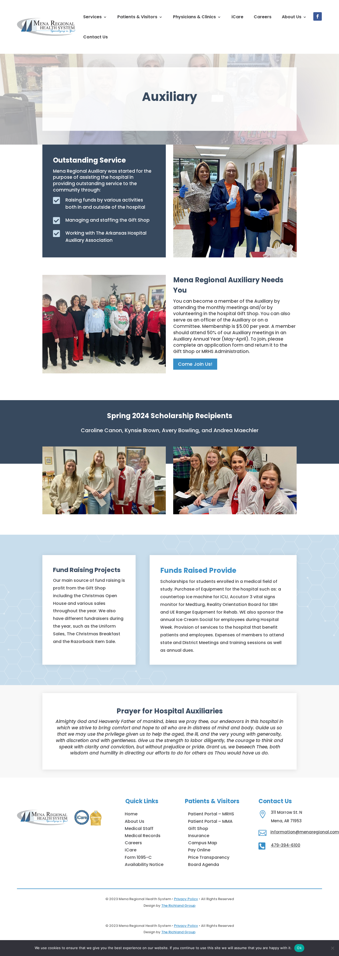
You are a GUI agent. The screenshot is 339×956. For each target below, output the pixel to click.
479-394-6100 (285, 845)
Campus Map (202, 843)
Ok (299, 948)
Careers (262, 17)
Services (92, 17)
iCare (237, 17)
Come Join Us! (195, 364)
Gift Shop (198, 828)
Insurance (198, 836)
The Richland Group (178, 905)
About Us (291, 17)
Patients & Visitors (137, 17)
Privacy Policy (186, 898)
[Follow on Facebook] (317, 16)
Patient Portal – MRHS (211, 814)
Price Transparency (208, 857)
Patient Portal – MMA (210, 821)
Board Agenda (203, 864)
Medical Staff (139, 828)
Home (131, 814)
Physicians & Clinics (194, 17)
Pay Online (199, 850)
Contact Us (95, 37)
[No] (332, 948)
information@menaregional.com (304, 832)
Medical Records (142, 836)
